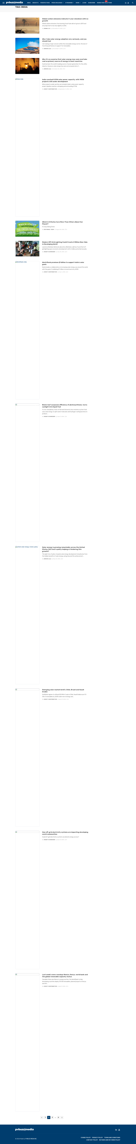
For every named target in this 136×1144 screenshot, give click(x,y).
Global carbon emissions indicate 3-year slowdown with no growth (65, 20)
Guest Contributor (50, 89)
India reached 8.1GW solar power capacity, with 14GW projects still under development (63, 80)
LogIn (84, 2)
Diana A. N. (47, 28)
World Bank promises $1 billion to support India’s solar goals (63, 263)
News (29, 2)
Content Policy (92, 1140)
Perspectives (45, 2)
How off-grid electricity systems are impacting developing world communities (65, 833)
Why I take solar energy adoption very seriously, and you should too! (64, 40)
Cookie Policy (86, 1137)
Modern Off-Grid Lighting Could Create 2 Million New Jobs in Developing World (64, 243)
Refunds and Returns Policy (109, 1140)
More (77, 2)
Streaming (69, 2)
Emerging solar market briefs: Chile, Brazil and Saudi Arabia (63, 691)
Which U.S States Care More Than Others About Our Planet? (62, 223)
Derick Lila (47, 48)
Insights (35, 2)
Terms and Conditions (112, 1137)
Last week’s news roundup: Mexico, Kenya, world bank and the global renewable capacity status (65, 976)
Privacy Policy (97, 1137)
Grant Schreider (49, 251)
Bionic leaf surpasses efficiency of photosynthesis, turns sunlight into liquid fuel (64, 406)
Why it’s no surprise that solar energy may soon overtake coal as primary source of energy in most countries (64, 60)
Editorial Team (49, 229)
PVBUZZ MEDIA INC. (31, 1139)
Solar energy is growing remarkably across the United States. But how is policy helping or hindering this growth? (63, 549)
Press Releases (57, 2)
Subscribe (91, 2)
